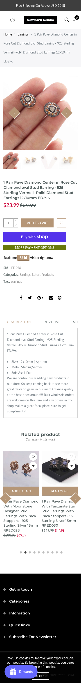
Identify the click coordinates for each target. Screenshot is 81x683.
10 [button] (61, 552)
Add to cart (21, 491)
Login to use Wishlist (61, 222)
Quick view (33, 466)
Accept (41, 676)
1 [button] (20, 552)
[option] (40, 113)
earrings (16, 281)
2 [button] (25, 552)
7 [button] (47, 552)
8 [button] (52, 552)
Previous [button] (14, 113)
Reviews (52, 322)
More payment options (34, 247)
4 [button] (34, 552)
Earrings (23, 34)
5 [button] (38, 552)
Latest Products (43, 274)
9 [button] (56, 552)
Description (18, 322)
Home (7, 34)
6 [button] (43, 552)
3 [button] (29, 552)
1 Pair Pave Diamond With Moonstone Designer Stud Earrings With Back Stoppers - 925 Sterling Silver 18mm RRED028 (20, 515)
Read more (59, 491)
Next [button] (67, 113)
